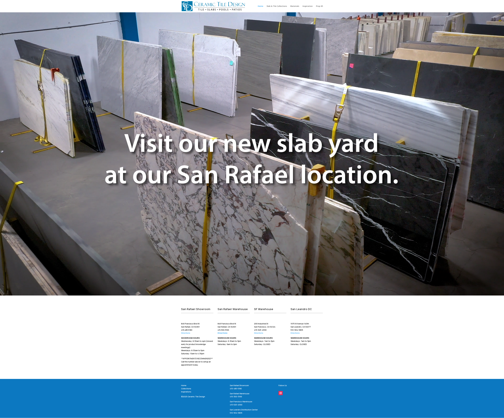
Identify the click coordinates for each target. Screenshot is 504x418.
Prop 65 (319, 6)
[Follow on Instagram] (281, 393)
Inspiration (308, 6)
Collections (186, 388)
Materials (294, 6)
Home (260, 6)
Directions (185, 333)
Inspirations (186, 391)
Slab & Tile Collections (277, 6)
